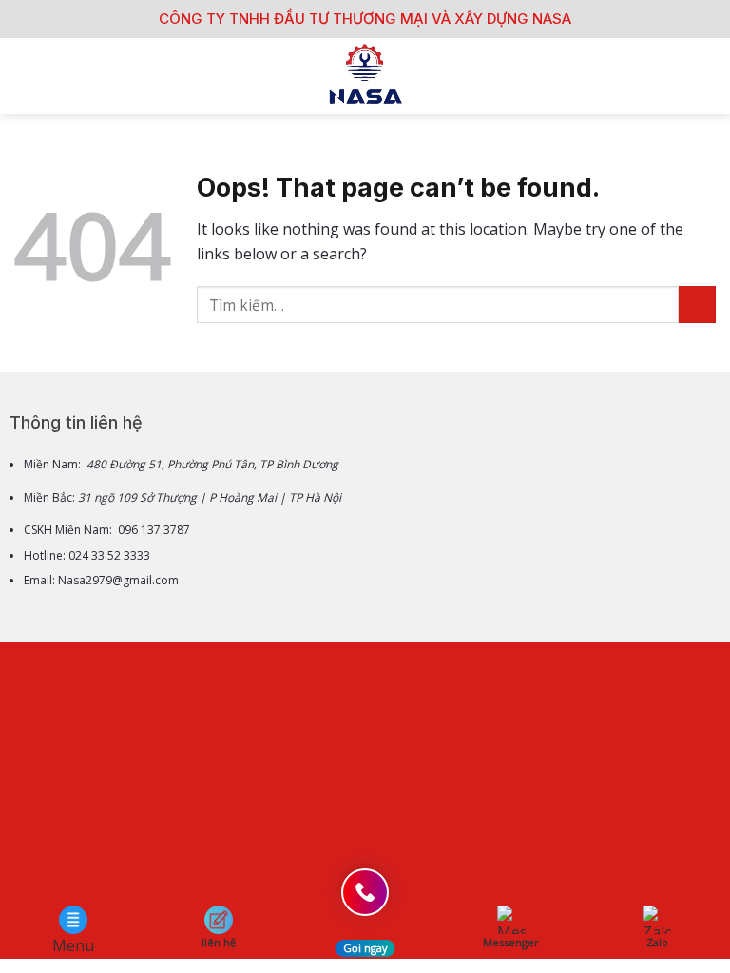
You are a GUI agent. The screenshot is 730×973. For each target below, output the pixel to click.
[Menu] (25, 75)
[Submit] (697, 304)
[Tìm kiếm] (708, 76)
